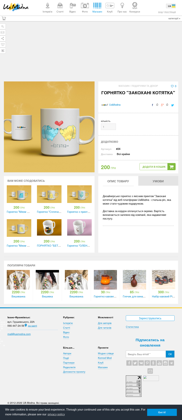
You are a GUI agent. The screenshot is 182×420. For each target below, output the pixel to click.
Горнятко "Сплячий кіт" (51, 211)
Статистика (132, 326)
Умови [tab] (158, 181)
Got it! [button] (162, 412)
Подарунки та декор (145, 85)
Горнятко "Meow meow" (21, 211)
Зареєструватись (150, 318)
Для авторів (104, 323)
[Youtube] (159, 363)
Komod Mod (105, 358)
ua (169, 6)
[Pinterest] (147, 363)
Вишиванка (18, 296)
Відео (66, 332)
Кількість (105, 121)
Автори (67, 353)
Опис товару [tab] (118, 181)
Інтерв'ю (68, 323)
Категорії (173, 18)
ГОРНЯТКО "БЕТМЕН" (51, 245)
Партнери (68, 362)
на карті (32, 325)
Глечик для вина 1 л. (135, 296)
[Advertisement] (91, 55)
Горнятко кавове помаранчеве (112, 296)
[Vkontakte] (141, 363)
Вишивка (47, 296)
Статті (66, 327)
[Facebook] (129, 363)
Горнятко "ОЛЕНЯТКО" (81, 245)
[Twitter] (135, 363)
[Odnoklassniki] (153, 363)
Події (66, 358)
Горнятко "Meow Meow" (21, 245)
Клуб (100, 362)
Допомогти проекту (74, 371)
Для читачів (104, 327)
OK (170, 354)
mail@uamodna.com (19, 334)
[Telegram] (171, 363)
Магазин (124, 85)
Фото (66, 337)
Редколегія (69, 367)
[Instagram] (165, 363)
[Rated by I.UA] (151, 380)
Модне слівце (106, 353)
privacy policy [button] (56, 414)
